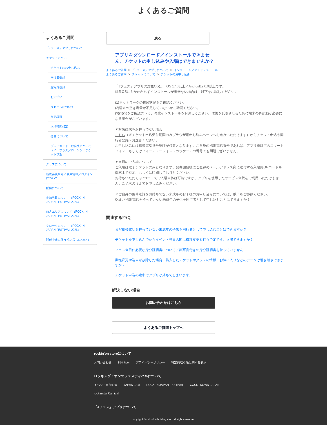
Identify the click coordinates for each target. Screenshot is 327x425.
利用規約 (123, 362)
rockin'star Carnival (106, 393)
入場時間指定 (59, 126)
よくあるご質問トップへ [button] (163, 327)
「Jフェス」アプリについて (64, 48)
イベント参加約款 (105, 385)
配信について (55, 188)
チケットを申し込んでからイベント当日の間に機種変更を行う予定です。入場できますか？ (184, 239)
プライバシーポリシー (150, 362)
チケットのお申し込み (65, 67)
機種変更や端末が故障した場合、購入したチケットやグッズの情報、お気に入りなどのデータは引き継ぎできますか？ (199, 262)
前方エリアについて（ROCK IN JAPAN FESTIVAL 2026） (66, 214)
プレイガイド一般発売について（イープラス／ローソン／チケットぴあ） (71, 150)
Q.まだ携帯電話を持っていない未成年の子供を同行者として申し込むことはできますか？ (182, 199)
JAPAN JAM (132, 385)
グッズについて (56, 164)
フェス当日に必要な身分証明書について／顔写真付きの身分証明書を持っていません (179, 250)
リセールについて (62, 107)
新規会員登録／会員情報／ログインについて (69, 176)
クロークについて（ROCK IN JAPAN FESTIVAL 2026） (65, 228)
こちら (120, 135)
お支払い (56, 97)
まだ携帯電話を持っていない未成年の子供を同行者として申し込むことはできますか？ (181, 229)
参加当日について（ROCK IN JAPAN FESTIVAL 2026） (65, 200)
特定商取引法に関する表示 (188, 362)
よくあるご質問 (116, 70)
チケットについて (57, 58)
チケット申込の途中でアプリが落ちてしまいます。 (154, 275)
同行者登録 (58, 77)
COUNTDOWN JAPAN (204, 385)
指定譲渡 (56, 116)
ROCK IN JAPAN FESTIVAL (165, 385)
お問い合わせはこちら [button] (164, 303)
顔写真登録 (58, 87)
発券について (59, 136)
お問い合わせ (102, 362)
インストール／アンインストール (196, 70)
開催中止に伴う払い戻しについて (68, 239)
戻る (157, 38)
